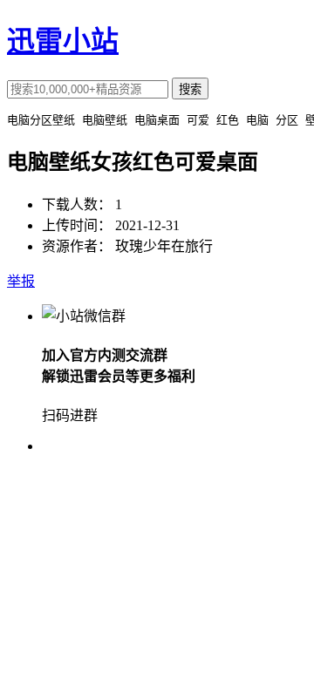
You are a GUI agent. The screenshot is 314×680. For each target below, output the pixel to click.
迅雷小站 (63, 41)
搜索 (190, 89)
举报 (21, 281)
